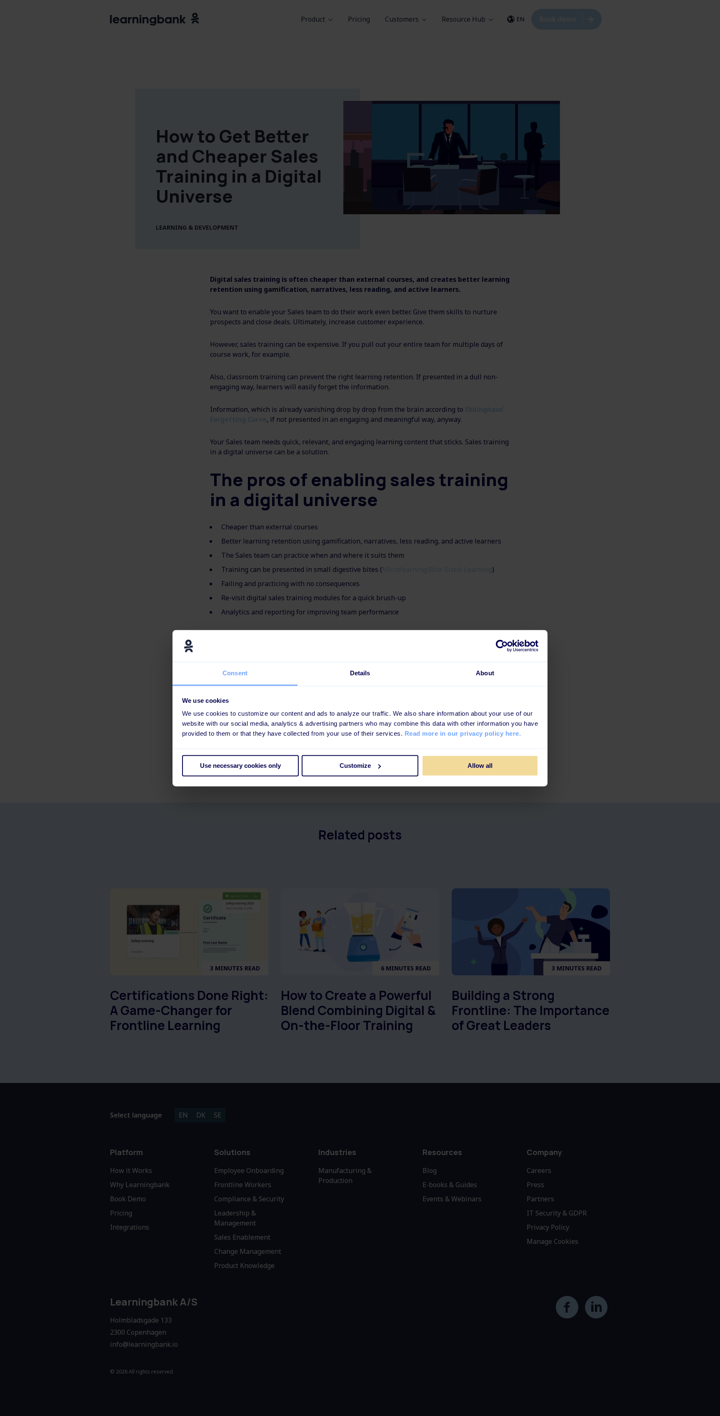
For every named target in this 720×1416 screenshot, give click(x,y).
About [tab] (485, 673)
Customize (355, 765)
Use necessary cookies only (240, 765)
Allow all (480, 765)
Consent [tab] (235, 673)
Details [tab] (360, 673)
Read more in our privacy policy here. (463, 733)
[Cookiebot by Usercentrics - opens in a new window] (501, 645)
